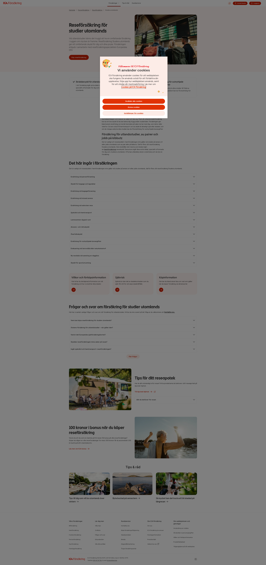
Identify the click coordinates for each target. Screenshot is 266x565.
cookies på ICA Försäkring (134, 87)
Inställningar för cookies (133, 113)
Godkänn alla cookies (133, 101)
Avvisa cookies (134, 107)
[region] (133, 87)
